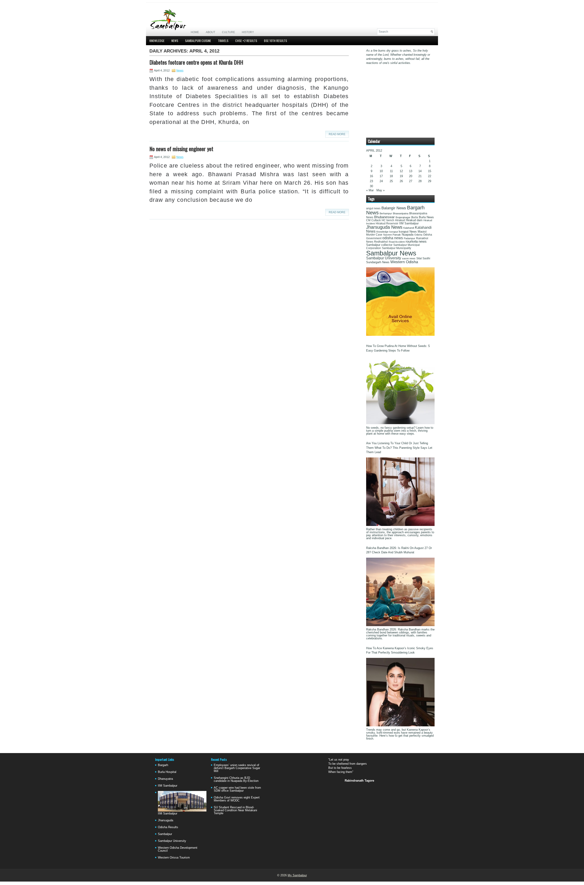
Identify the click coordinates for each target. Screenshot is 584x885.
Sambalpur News (391, 253)
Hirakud (400, 220)
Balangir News (393, 208)
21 (420, 176)
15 (429, 171)
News (174, 40)
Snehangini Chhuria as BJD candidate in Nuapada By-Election (236, 779)
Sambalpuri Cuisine (198, 40)
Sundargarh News (377, 262)
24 (381, 181)
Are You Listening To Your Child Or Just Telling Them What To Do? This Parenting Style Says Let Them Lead (399, 447)
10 (381, 171)
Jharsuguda (165, 820)
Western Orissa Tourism (174, 857)
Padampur (409, 238)
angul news (373, 208)
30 (371, 186)
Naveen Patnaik (392, 234)
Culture (228, 32)
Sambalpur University (383, 258)
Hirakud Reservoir (387, 223)
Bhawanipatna (400, 213)
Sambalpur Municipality (396, 248)
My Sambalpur (297, 875)
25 (391, 181)
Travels (223, 40)
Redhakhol (381, 241)
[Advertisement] (381, 15)
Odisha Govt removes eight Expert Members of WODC (237, 799)
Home (195, 32)
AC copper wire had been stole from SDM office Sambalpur (237, 789)
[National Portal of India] (400, 334)
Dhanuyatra (165, 778)
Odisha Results (168, 827)
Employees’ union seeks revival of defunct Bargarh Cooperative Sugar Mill (237, 768)
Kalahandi (408, 227)
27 (410, 181)
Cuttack (376, 220)
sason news (408, 258)
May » (380, 190)
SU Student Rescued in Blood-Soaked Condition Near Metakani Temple (235, 810)
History (248, 32)
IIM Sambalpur (409, 223)
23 (371, 181)
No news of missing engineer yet (181, 148)
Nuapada (407, 234)
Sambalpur (165, 834)
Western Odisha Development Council (177, 849)
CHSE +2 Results (246, 40)
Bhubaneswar (384, 217)
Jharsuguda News (384, 227)
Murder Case (374, 234)
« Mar (370, 190)
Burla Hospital (167, 772)
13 (410, 171)
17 (381, 176)
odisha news (392, 238)
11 (391, 171)
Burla (414, 217)
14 (420, 171)
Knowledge (156, 40)
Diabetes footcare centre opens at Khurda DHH (196, 62)
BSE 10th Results (275, 40)
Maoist (422, 231)
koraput (393, 231)
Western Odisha (404, 262)
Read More (337, 134)
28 (420, 181)
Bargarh (163, 765)
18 (391, 176)
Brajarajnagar (403, 217)
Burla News (426, 217)
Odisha (418, 234)
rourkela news (416, 241)
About (210, 32)
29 (429, 181)
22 (429, 176)
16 (371, 176)
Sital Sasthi (423, 258)
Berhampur (386, 213)
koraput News (408, 231)
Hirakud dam (414, 220)
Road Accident (397, 241)
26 (401, 181)
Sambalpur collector (379, 245)
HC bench (388, 220)
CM (368, 220)
